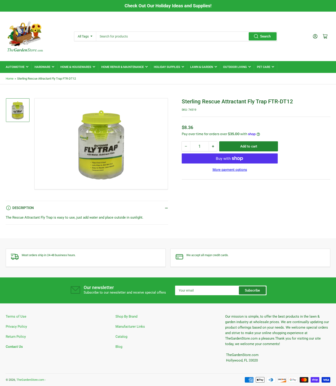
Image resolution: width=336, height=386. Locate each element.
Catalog (121, 337)
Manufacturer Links (130, 326)
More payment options (230, 170)
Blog (118, 347)
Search (265, 36)
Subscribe (252, 290)
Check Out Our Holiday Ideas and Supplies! (168, 5)
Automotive (15, 67)
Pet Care (263, 67)
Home (9, 78)
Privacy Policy (16, 326)
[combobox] (186, 36)
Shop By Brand (126, 316)
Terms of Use (16, 316)
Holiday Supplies (167, 67)
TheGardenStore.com (30, 379)
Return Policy (16, 337)
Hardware (42, 67)
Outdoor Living (235, 67)
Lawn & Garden (201, 67)
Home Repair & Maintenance (122, 67)
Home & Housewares (75, 67)
